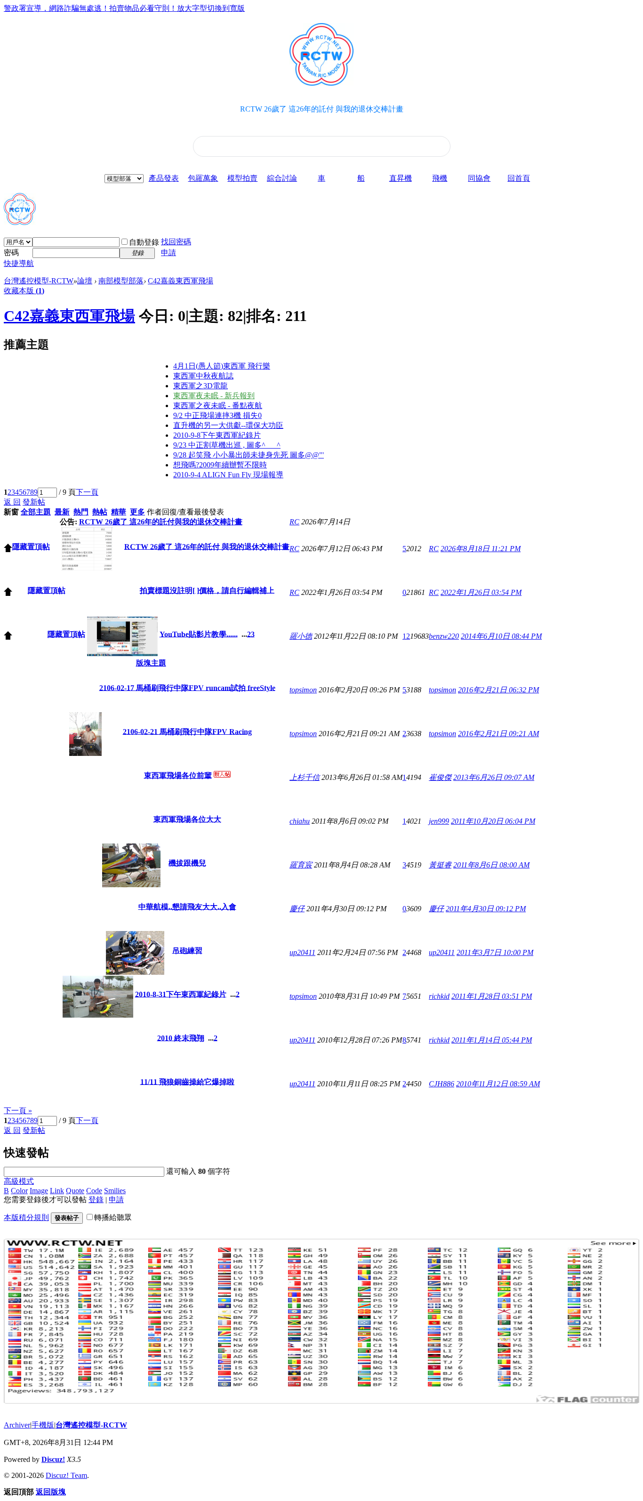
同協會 (479, 178)
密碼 (11, 253)
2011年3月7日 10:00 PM (495, 952)
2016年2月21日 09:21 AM (498, 734)
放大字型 (192, 8)
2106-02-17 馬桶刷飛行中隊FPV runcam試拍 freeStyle (187, 687)
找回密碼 (176, 242)
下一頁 (87, 492)
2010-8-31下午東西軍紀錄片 (180, 994)
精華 (118, 512)
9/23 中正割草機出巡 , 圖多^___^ (227, 445)
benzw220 (444, 636)
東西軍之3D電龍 (200, 386)
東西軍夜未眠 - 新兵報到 (214, 396)
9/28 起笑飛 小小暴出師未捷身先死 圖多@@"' (248, 455)
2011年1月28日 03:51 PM (491, 996)
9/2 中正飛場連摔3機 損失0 (217, 415)
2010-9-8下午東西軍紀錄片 (217, 435)
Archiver (17, 1425)
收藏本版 (24, 291)
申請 (168, 253)
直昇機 (400, 178)
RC (294, 522)
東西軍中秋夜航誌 (203, 376)
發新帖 (34, 502)
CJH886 (441, 1084)
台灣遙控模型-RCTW (38, 281)
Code (94, 1191)
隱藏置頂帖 (31, 546)
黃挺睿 (440, 865)
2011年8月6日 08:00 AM (491, 865)
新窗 (11, 512)
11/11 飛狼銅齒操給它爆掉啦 (187, 1081)
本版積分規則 (26, 1217)
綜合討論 (282, 178)
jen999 (439, 821)
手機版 (43, 1425)
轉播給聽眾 (113, 1217)
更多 (137, 512)
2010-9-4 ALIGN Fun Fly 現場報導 (228, 475)
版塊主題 (151, 663)
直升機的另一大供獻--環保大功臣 (228, 425)
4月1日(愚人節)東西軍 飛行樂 (221, 366)
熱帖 (99, 512)
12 (406, 636)
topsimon (303, 690)
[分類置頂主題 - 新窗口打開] (8, 637)
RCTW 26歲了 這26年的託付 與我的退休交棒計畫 (321, 109)
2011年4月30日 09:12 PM (486, 909)
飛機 (439, 178)
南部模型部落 (121, 281)
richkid (439, 996)
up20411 (302, 952)
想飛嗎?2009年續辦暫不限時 (220, 465)
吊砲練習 (187, 950)
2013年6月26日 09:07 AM (493, 777)
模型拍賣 (242, 178)
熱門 (80, 512)
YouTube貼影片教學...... (199, 634)
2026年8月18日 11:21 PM (481, 549)
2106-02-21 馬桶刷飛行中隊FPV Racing (187, 731)
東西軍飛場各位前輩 (178, 775)
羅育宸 (300, 865)
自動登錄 (144, 242)
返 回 (12, 502)
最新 (62, 512)
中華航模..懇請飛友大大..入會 (187, 906)
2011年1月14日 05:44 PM (491, 1040)
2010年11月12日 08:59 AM (498, 1084)
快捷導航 (19, 263)
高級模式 (19, 1181)
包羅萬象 (203, 178)
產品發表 (164, 178)
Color (19, 1191)
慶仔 (297, 909)
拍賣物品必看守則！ (143, 8)
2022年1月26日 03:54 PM (481, 592)
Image (39, 1191)
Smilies (115, 1191)
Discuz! (53, 1459)
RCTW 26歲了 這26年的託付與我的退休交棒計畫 (160, 522)
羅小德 (300, 636)
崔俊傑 (440, 777)
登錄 (96, 1200)
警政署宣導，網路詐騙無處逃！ (56, 8)
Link (57, 1191)
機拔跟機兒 (187, 863)
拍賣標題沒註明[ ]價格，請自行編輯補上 (207, 590)
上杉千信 (304, 777)
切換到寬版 (226, 8)
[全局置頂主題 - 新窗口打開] (8, 550)
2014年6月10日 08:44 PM (501, 636)
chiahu (299, 821)
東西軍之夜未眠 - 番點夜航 (217, 405)
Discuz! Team (66, 1475)
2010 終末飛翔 (180, 1038)
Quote (75, 1191)
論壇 (84, 281)
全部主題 (36, 512)
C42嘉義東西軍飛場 (180, 281)
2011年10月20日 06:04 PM (493, 821)
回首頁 (518, 178)
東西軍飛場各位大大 (187, 819)
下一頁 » (18, 1111)
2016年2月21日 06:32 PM (498, 690)
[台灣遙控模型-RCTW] (20, 221)
